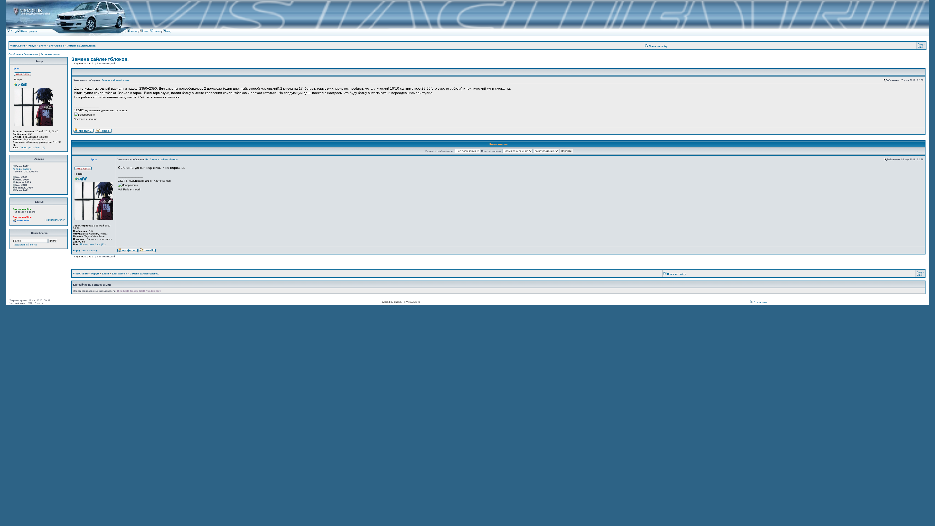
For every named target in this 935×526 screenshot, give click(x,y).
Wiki (146, 31)
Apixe (16, 68)
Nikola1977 (24, 220)
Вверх (921, 44)
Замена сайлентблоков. (81, 45)
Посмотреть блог (55, 219)
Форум (32, 45)
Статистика (760, 302)
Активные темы (50, 54)
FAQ (168, 31)
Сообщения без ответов (23, 54)
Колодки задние (22, 169)
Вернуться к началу (85, 250)
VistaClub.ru (17, 45)
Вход (13, 31)
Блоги (134, 31)
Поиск (156, 31)
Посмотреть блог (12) (32, 147)
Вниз (921, 47)
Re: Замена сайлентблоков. (161, 159)
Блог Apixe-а (56, 45)
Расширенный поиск (25, 244)
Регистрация (28, 31)
